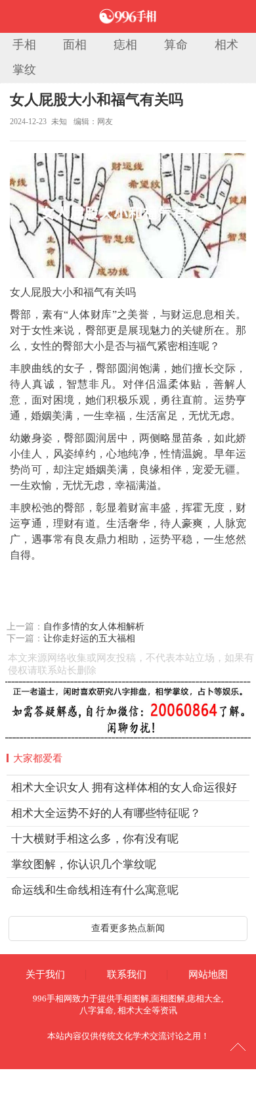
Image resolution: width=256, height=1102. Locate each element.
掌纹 (24, 69)
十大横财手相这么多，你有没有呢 (95, 839)
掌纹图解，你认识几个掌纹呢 (83, 864)
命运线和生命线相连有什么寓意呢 (95, 890)
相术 (226, 44)
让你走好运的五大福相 (89, 638)
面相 (75, 44)
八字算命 (96, 1010)
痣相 (125, 44)
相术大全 (134, 1010)
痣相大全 (204, 998)
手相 (24, 44)
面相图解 (168, 998)
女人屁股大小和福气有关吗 (96, 99)
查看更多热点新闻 (128, 928)
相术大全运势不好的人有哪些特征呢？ (106, 813)
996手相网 (52, 998)
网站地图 (208, 974)
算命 (176, 44)
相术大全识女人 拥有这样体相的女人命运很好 (124, 787)
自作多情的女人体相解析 (93, 626)
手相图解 (132, 998)
